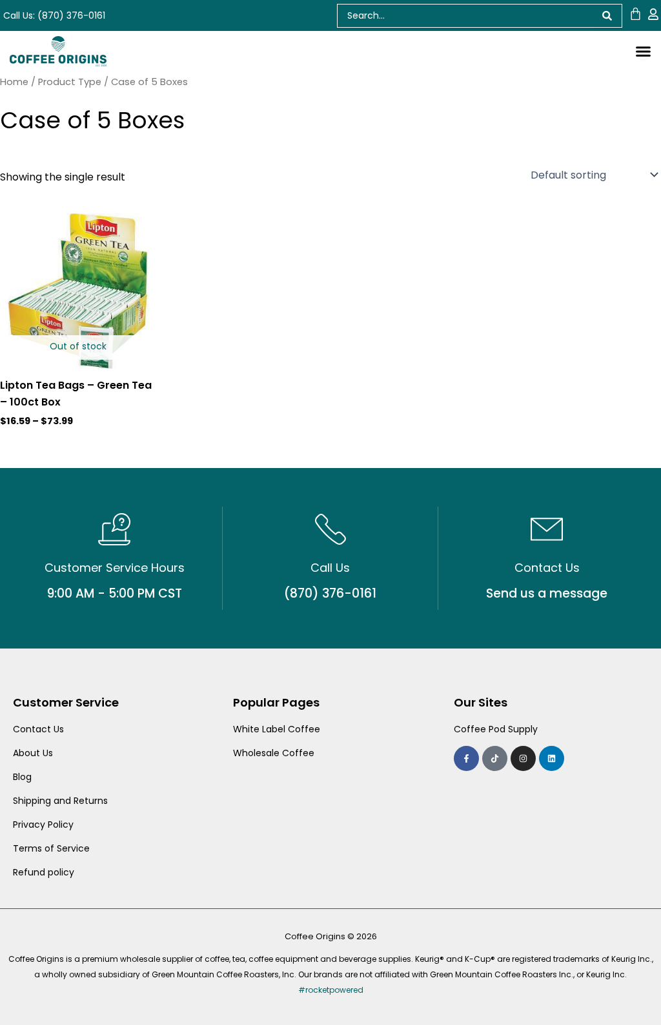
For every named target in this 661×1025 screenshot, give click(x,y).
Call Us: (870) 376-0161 (54, 15)
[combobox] (465, 16)
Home (14, 81)
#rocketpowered (330, 989)
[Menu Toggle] (643, 51)
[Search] (607, 16)
